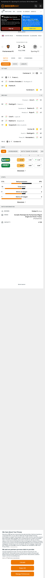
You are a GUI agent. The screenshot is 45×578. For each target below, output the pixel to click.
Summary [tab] (5, 64)
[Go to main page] (11, 6)
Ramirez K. (12, 121)
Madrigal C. (12, 104)
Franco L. (20, 104)
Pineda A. (25, 100)
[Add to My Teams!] (2, 47)
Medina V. (25, 112)
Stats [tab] (15, 64)
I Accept (22, 562)
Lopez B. (17, 117)
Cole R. (11, 117)
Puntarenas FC (8, 51)
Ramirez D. (30, 108)
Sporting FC (35, 51)
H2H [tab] (19, 58)
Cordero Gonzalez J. (16, 81)
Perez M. (22, 137)
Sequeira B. (20, 121)
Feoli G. (23, 133)
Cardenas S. (22, 108)
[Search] (36, 6)
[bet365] (5, 160)
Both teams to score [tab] (29, 151)
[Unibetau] (5, 165)
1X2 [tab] (3, 151)
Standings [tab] (28, 58)
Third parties (13, 546)
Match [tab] (5, 58)
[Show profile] (8, 47)
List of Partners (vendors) (10, 558)
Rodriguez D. (28, 81)
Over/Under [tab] (13, 151)
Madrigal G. (30, 133)
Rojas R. (31, 112)
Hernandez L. (30, 137)
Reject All (22, 568)
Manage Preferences (22, 574)
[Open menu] (40, 6)
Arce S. (32, 100)
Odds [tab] (13, 58)
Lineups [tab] (24, 64)
